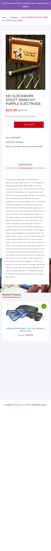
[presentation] (4, 340)
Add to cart (29, 125)
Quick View (25, 321)
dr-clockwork (16, 146)
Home (4, 17)
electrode (25, 146)
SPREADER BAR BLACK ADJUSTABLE (43, 96)
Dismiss (26, 6)
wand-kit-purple (36, 146)
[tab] (25, 165)
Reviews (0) (25, 168)
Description (25, 165)
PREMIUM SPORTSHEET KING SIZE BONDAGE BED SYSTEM (25, 330)
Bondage (14, 17)
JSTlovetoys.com (19, 405)
